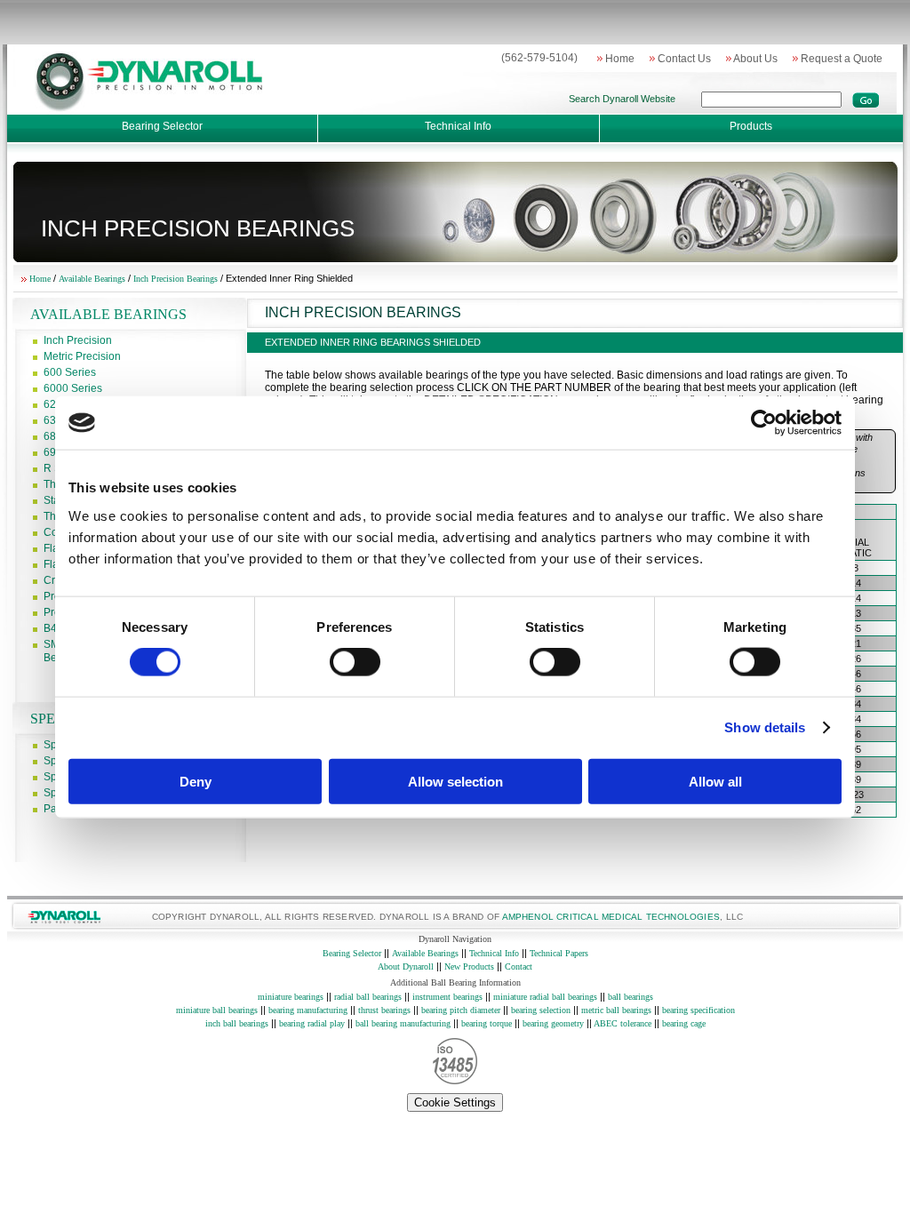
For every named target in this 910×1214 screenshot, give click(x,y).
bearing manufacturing (308, 1010)
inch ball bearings (238, 1023)
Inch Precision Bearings (176, 279)
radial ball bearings (366, 997)
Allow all (715, 780)
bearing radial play (311, 1023)
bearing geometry (553, 1023)
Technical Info (458, 126)
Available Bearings (93, 279)
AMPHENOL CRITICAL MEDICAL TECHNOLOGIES (611, 917)
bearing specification (697, 1010)
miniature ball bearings (218, 1010)
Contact (518, 966)
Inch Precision (78, 340)
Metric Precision (82, 356)
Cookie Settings (455, 1102)
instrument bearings (447, 997)
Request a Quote (837, 58)
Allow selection (455, 780)
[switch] (355, 662)
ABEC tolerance (623, 1023)
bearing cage (684, 1023)
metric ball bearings (617, 1010)
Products (751, 126)
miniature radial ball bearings (545, 997)
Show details (764, 727)
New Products (469, 966)
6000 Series (73, 388)
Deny (196, 780)
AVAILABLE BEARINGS (108, 314)
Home (616, 58)
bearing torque (487, 1023)
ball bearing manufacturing (403, 1023)
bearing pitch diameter (461, 1010)
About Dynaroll (406, 966)
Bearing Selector (162, 126)
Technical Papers (559, 953)
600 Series (70, 372)
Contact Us (680, 58)
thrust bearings (384, 1010)
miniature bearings (290, 997)
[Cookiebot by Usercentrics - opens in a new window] (764, 423)
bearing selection (542, 1010)
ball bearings (629, 997)
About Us (752, 58)
